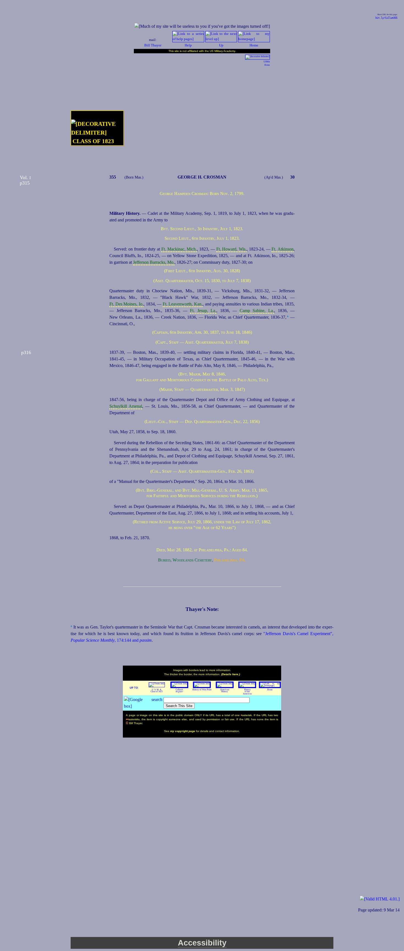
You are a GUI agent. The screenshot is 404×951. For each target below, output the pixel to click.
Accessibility (202, 942)
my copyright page (183, 731)
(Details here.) (230, 674)
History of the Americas (247, 691)
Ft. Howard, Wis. (231, 249)
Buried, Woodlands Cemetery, (185, 560)
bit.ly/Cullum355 (386, 17)
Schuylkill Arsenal (125, 406)
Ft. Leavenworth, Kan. (183, 304)
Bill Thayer (152, 45)
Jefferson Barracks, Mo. (154, 262)
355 (112, 177)
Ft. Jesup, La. (203, 310)
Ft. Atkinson (283, 249)
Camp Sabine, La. (257, 310)
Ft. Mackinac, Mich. (179, 249)
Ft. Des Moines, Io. (126, 304)
